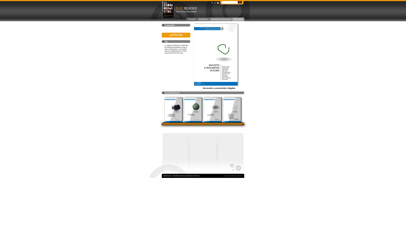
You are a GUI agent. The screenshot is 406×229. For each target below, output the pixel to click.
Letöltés (176, 35)
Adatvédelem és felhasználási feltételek (185, 176)
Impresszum (167, 176)
